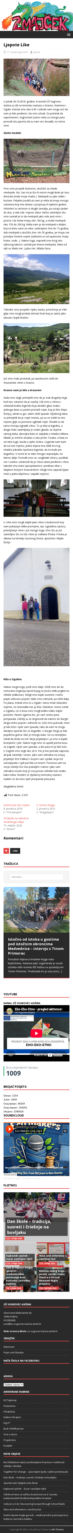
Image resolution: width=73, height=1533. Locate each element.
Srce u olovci (10, 1434)
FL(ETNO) (10, 1185)
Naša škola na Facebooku (21, 1360)
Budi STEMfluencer (14, 1428)
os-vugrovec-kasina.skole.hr (42, 1331)
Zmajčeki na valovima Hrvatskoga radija (16, 820)
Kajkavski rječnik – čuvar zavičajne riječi (19, 1257)
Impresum (9, 1346)
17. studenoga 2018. (17, 52)
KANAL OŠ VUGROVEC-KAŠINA (22, 1003)
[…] (32, 982)
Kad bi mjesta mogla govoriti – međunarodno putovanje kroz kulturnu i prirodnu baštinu (19, 1275)
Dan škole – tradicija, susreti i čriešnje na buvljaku (29, 1226)
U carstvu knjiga (45, 805)
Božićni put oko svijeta (17, 805)
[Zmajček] (36, 28)
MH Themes (58, 1529)
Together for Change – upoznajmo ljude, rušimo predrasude (36, 1471)
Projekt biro (10, 1440)
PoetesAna (9, 1406)
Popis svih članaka (14, 1352)
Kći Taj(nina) (10, 1400)
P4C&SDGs (9, 1411)
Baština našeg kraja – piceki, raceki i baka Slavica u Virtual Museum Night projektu (53, 1277)
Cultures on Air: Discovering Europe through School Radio (34, 1503)
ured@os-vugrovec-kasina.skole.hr (22, 1323)
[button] (68, 34)
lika (15, 850)
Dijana (36, 52)
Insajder (8, 1445)
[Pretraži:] (36, 877)
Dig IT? (7, 1422)
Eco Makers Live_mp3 (31, 1178)
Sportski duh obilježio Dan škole (21, 1483)
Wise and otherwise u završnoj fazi (53, 1257)
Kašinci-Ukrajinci (12, 1417)
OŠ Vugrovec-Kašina (12, 1178)
